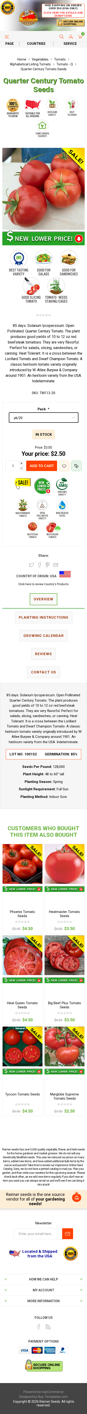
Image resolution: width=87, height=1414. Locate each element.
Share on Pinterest (47, 564)
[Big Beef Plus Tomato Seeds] (64, 955)
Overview (43, 599)
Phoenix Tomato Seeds (22, 914)
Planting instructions (43, 617)
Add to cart (42, 466)
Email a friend (55, 564)
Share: (43, 555)
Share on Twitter (31, 564)
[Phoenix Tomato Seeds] (22, 864)
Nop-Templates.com (53, 1397)
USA (53, 576)
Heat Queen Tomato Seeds (22, 1005)
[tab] (43, 599)
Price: (39, 447)
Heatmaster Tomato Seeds (64, 914)
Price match (76, 466)
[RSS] (48, 1326)
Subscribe (67, 1233)
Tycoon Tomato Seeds (22, 1094)
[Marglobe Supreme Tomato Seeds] (64, 1046)
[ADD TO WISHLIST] (64, 466)
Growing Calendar (43, 636)
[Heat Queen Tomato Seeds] (22, 955)
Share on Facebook (39, 564)
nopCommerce (53, 1392)
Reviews (43, 654)
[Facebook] (38, 1326)
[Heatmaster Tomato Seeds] (64, 864)
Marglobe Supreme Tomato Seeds (64, 1096)
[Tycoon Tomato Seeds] (22, 1046)
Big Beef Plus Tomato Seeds (64, 1005)
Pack (42, 409)
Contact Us (43, 672)
